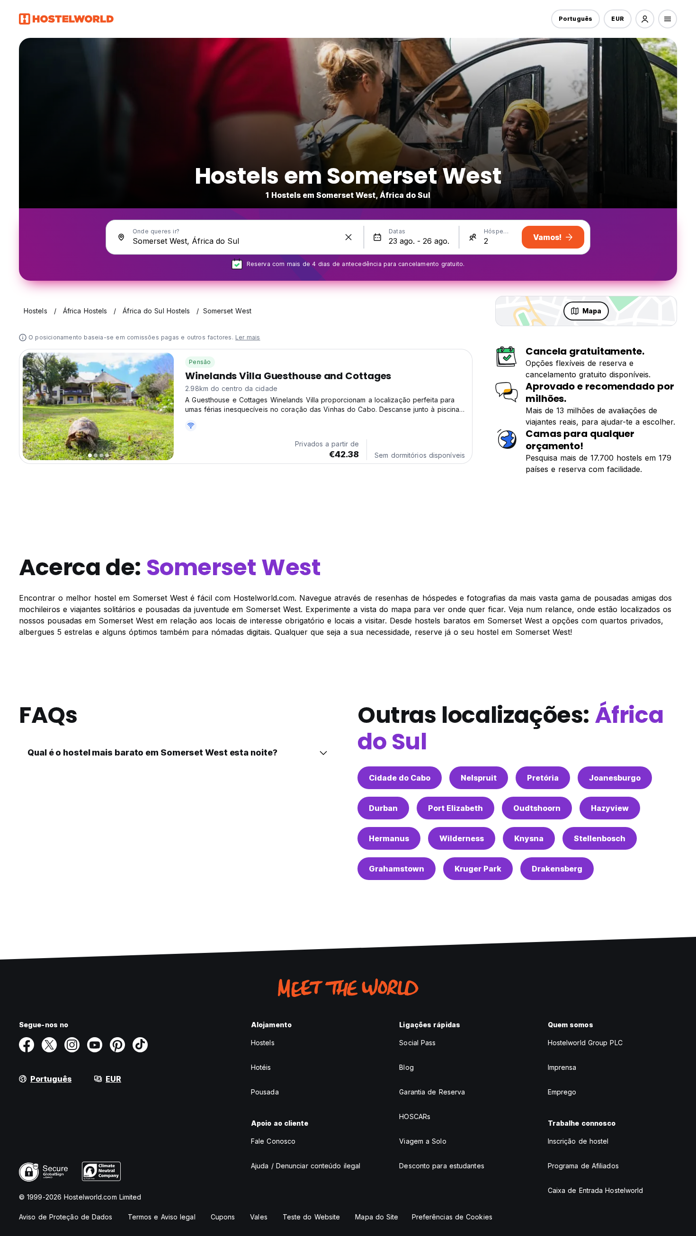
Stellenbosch (599, 838)
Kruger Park (478, 868)
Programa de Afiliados (583, 1166)
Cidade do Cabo (399, 778)
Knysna (529, 838)
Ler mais (247, 337)
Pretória (543, 778)
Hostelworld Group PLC (585, 1043)
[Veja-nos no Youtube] (94, 1044)
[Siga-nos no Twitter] (49, 1044)
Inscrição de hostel (578, 1141)
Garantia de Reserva (432, 1092)
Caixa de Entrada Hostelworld (595, 1190)
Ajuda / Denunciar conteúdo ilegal (305, 1166)
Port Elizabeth (455, 808)
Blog (406, 1067)
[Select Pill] (644, 18)
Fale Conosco (273, 1141)
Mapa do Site (376, 1217)
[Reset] (348, 237)
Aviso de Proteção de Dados (66, 1217)
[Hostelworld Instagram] (72, 1044)
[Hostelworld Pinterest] (117, 1044)
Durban (383, 808)
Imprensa (562, 1067)
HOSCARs (414, 1116)
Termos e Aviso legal (162, 1217)
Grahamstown (396, 868)
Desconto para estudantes (441, 1166)
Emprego (562, 1092)
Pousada (265, 1092)
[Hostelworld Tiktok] (140, 1044)
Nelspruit (479, 778)
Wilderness (461, 838)
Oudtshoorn (537, 808)
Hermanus (389, 838)
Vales (259, 1217)
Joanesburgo (615, 778)
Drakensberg (557, 868)
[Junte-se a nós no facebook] (26, 1044)
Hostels (263, 1043)
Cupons (223, 1217)
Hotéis (261, 1067)
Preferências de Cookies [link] (452, 1217)
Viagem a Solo (422, 1141)
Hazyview (610, 808)
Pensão (200, 361)
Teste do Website (311, 1217)
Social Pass (417, 1043)
